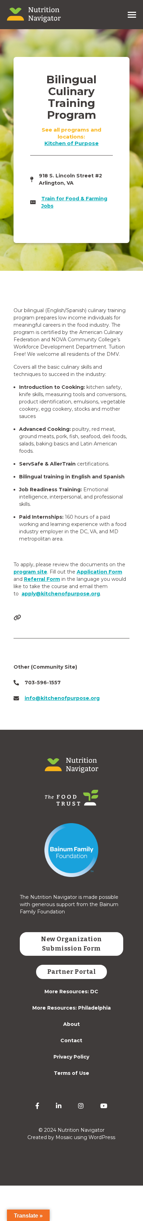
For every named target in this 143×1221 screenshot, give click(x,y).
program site (30, 572)
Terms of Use (71, 1073)
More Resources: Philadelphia (71, 1008)
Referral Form (42, 579)
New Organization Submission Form (71, 943)
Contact (71, 1040)
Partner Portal (71, 972)
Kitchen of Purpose (71, 143)
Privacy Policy (71, 1057)
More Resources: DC (71, 991)
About (71, 1024)
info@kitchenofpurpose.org (62, 698)
